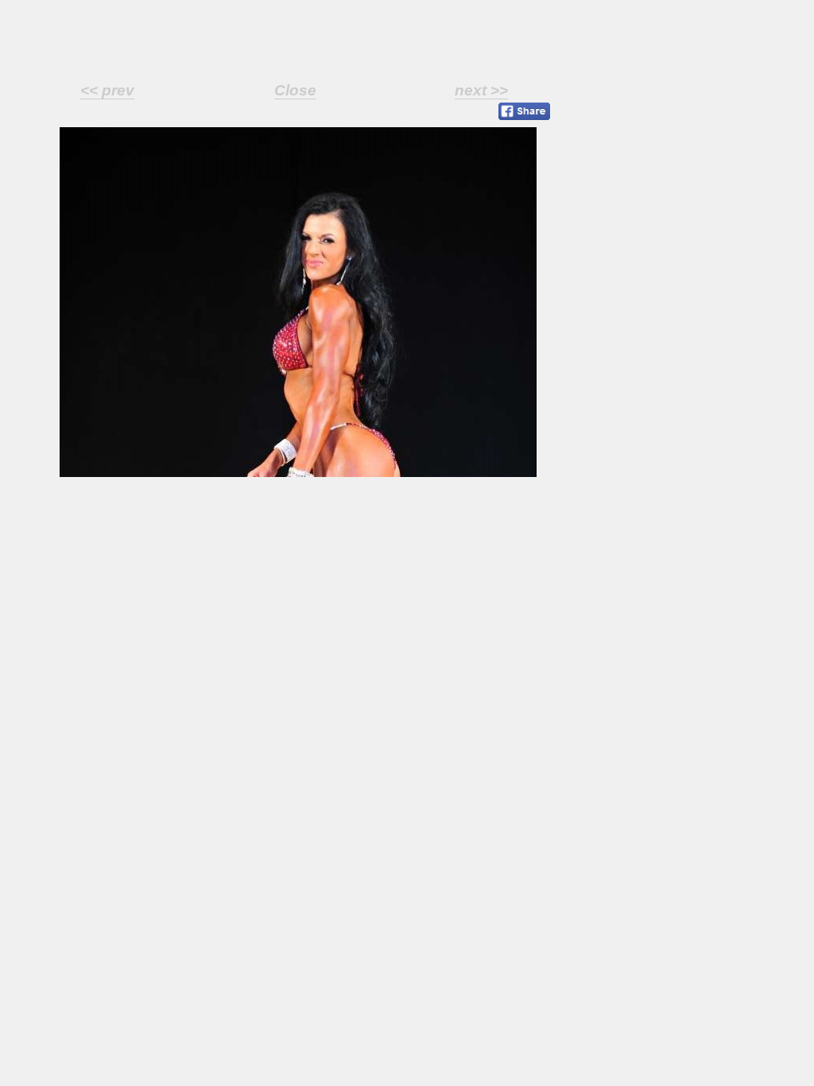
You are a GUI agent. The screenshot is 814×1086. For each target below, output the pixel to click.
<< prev (107, 90)
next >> (481, 90)
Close (295, 90)
